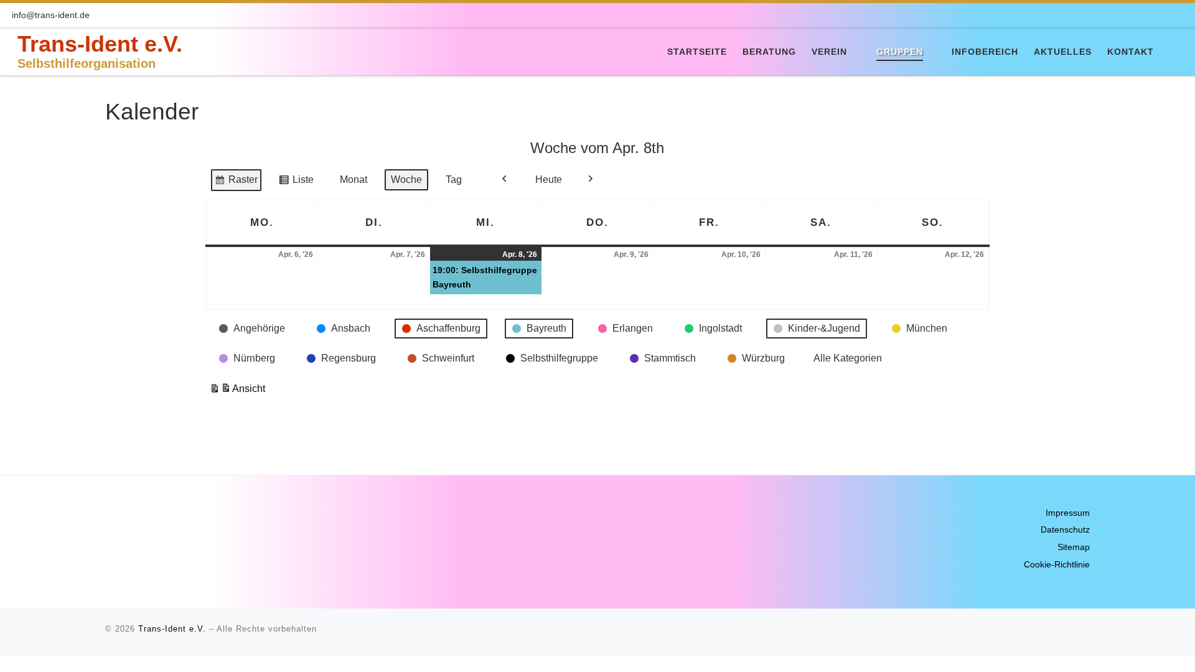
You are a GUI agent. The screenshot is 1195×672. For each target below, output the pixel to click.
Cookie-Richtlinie (1057, 564)
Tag (454, 179)
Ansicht (237, 392)
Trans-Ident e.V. (172, 628)
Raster (236, 182)
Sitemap (1073, 547)
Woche (406, 179)
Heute (548, 179)
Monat (353, 179)
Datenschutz (1065, 529)
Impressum (1068, 513)
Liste (296, 182)
